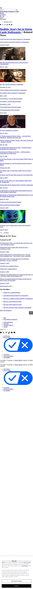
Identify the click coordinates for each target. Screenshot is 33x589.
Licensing (6, 323)
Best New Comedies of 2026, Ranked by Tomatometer (18, 298)
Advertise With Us (8, 325)
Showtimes (3, 19)
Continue (16, 585)
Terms (3, 562)
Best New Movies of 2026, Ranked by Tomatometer (17, 307)
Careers (5, 326)
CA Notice (6, 354)
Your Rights (25, 565)
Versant (14, 561)
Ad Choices (6, 336)
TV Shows (3, 14)
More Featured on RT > (6, 286)
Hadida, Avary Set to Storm (16, 31)
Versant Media (18, 360)
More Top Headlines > (6, 310)
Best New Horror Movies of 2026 (12, 304)
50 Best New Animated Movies (11, 292)
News (1, 17)
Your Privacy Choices (10, 353)
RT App (2, 16)
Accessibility (6, 357)
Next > (7, 232)
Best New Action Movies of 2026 (12, 301)
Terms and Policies (8, 356)
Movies (2, 13)
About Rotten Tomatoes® (10, 319)
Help (4, 318)
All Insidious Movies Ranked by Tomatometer (15, 295)
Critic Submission (8, 322)
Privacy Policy (7, 337)
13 (4, 232)
